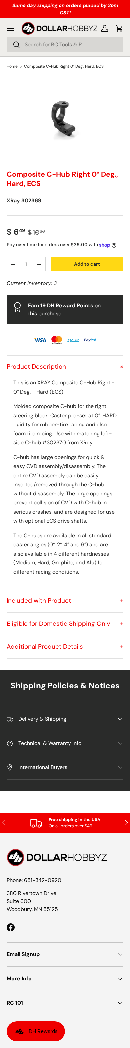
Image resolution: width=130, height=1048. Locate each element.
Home (12, 66)
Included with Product (65, 600)
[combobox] (65, 44)
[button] (119, 28)
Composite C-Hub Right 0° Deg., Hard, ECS (64, 66)
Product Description (65, 366)
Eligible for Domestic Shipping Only (65, 624)
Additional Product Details (65, 646)
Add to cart (87, 264)
